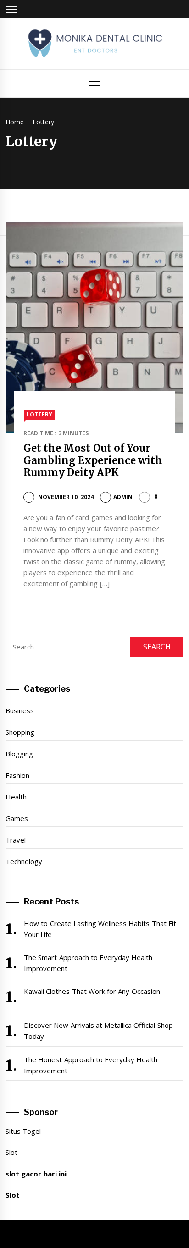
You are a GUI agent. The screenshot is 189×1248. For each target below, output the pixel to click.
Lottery (39, 414)
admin (123, 497)
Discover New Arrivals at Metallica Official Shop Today (98, 1031)
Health (16, 796)
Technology (24, 861)
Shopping (20, 732)
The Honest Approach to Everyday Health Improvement (91, 1065)
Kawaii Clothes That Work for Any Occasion (92, 991)
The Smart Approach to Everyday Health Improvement (88, 963)
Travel (16, 839)
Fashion (17, 775)
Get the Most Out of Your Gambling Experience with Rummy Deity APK (93, 460)
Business (20, 710)
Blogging (19, 753)
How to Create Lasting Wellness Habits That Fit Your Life (100, 929)
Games (17, 818)
